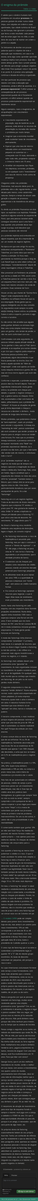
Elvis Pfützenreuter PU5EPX (27, 1199)
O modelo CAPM (10, 918)
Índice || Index (30, 9)
